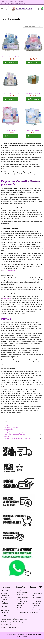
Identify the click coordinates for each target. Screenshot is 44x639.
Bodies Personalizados (22, 600)
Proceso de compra (5, 607)
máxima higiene (7, 298)
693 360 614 (5, 3)
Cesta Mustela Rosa (11, 130)
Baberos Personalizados (36, 609)
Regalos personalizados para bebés (15, 433)
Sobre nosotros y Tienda (7, 598)
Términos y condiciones (6, 594)
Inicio (5, 421)
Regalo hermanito (22, 597)
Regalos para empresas (16, 1)
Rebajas (6, 425)
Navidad (6, 436)
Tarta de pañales (9, 429)
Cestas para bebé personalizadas (14, 435)
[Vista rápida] (10, 54)
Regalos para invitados (11, 427)
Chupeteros (35, 612)
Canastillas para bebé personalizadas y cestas (18, 438)
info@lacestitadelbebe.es (17, 3)
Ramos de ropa (36, 605)
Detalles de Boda (22, 612)
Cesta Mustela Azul (33, 130)
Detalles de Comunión (20, 609)
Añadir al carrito (12, 62)
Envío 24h (4, 1)
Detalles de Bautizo (20, 604)
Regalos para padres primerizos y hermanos (17, 431)
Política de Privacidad (5, 611)
